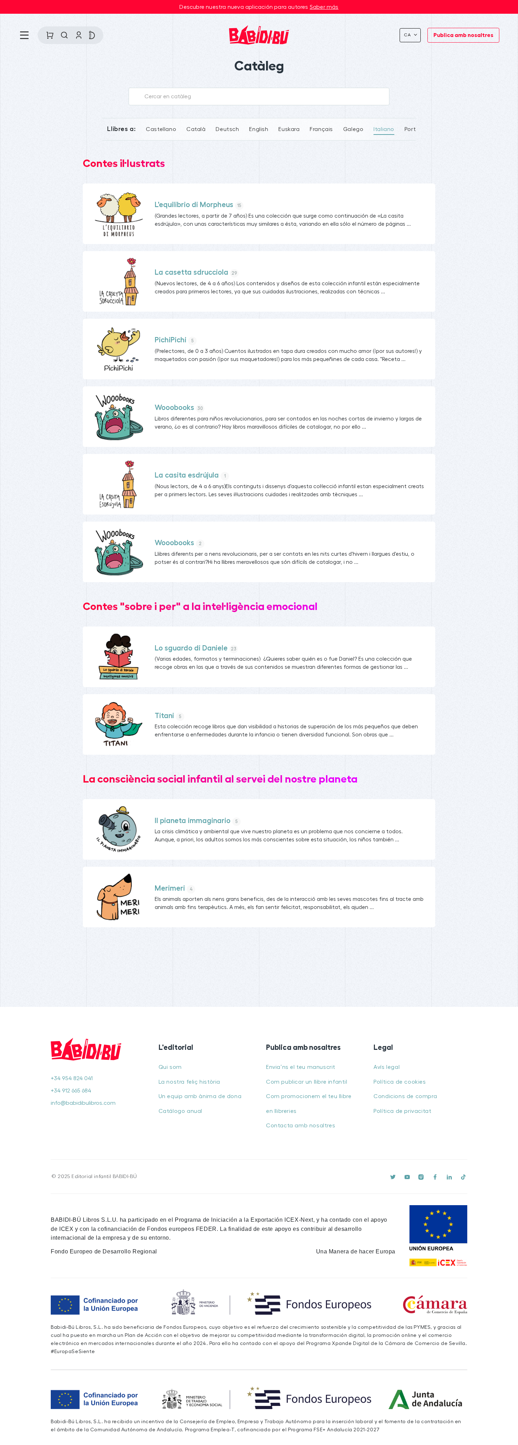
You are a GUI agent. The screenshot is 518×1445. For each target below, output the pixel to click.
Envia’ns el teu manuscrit (300, 1067)
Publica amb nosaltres (463, 35)
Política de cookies (400, 1082)
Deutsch (227, 129)
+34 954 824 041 (72, 1078)
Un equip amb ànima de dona (200, 1096)
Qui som (170, 1067)
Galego (353, 129)
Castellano (161, 129)
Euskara (289, 129)
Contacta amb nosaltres (300, 1125)
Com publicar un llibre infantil (306, 1082)
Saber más (324, 7)
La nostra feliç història (189, 1082)
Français (321, 129)
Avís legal (387, 1067)
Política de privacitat (402, 1111)
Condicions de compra (405, 1096)
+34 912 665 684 (71, 1091)
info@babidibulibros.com (83, 1103)
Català (196, 129)
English (258, 129)
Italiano (384, 129)
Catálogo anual (180, 1111)
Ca (408, 35)
